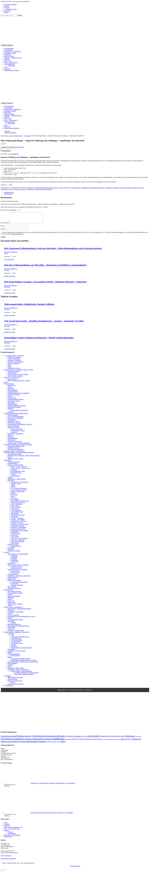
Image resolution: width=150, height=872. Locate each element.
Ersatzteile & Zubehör (14, 394)
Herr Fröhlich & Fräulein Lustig (20, 501)
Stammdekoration (12, 404)
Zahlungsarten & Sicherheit (11, 70)
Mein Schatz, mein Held (17, 515)
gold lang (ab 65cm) (16, 568)
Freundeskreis (11, 649)
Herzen (13, 682)
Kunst (99, 739)
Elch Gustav (14, 494)
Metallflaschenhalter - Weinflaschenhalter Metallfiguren (19, 452)
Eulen (12, 496)
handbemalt (58, 738)
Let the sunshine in (16, 510)
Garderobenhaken (12, 463)
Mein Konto (7, 10)
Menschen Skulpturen (14, 654)
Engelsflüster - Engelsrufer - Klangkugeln (19, 575)
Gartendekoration (9, 48)
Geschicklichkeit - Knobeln (15, 593)
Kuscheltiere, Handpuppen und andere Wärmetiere (18, 444)
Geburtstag (129, 736)
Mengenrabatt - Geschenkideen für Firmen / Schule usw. (75, 690)
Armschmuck (11, 563)
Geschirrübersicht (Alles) (18, 471)
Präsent (23, 741)
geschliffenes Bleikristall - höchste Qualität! (26, 672)
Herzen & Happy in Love (18, 502)
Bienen (13, 485)
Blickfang (20, 736)
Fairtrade (84, 736)
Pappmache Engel (16, 546)
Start (2, 136)
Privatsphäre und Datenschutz (12, 835)
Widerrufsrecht (8, 836)
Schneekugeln (11, 440)
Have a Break (15, 499)
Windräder (10, 408)
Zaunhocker (11, 412)
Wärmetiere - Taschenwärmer (16, 630)
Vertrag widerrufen (6, 855)
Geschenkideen (8, 50)
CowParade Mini (15, 641)
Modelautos (11, 437)
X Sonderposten (8, 685)
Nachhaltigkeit (12, 833)
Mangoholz (30, 189)
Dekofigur (42, 736)
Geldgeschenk (138, 736)
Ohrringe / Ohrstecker (17, 585)
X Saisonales (7, 675)
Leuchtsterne (11, 621)
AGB (5, 67)
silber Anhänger (12, 586)
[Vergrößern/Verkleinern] (1, 869)
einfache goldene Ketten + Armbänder (18, 565)
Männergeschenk (7, 741)
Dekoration (136, 187)
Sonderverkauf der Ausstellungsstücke (21, 647)
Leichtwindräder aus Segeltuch (19, 410)
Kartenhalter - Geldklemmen (15, 433)
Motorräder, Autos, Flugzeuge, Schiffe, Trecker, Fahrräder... (24, 455)
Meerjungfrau (15, 513)
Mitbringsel (136, 739)
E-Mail (3, 229)
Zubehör (13, 622)
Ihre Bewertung (5, 210)
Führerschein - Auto (13, 421)
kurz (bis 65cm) (15, 571)
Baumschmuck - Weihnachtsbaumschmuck (19, 608)
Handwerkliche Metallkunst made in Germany (23, 660)
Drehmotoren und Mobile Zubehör (20, 658)
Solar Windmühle (12, 663)
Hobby (74, 739)
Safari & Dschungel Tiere (18, 529)
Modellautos (11, 597)
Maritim (10, 652)
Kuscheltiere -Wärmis (10, 53)
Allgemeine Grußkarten (14, 357)
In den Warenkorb (5, 151)
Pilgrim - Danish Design (14, 580)
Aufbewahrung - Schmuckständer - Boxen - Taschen (18, 369)
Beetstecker (11, 388)
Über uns (6, 7)
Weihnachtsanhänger (46, 189)
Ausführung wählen (9, 276)
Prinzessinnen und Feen (17, 526)
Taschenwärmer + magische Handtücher (19, 443)
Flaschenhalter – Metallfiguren (12, 51)
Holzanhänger (128, 187)
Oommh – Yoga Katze (17, 518)
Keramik (93, 739)
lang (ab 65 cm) (15, 572)
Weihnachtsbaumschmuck (97, 187)
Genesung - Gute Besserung (15, 362)
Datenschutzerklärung (17, 234)
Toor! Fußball (15, 536)
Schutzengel (27, 136)
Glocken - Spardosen (13, 615)
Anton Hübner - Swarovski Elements (18, 554)
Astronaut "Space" (16, 483)
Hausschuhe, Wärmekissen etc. (16, 446)
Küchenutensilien (110, 739)
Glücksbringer (38, 739)
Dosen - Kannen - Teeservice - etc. (20, 468)
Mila (131, 739)
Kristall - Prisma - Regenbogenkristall (21, 671)
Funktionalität (115, 736)
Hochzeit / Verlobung (13, 363)
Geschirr (10, 613)
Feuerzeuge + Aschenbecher (15, 418)
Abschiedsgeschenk (8, 736)
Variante (3, 147)
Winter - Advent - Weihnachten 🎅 (13, 136)
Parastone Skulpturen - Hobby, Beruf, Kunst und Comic (23, 661)
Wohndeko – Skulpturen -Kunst (13, 57)
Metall (127, 739)
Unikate (58, 741)
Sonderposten (11, 65)
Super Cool (14, 535)
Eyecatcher (77, 736)
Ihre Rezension (5, 223)
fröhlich (95, 736)
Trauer (9, 366)
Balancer (10, 387)
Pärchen (10, 457)
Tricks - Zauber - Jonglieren (15, 604)
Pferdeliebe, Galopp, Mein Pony (20, 524)
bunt (26, 736)
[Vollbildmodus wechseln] (3, 869)
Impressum (7, 68)
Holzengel (16, 189)
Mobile (10, 657)
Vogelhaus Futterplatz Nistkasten (17, 405)
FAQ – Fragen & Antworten (12, 828)
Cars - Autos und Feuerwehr (19, 488)
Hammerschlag (85, 187)
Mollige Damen (15, 655)
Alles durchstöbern (9, 64)
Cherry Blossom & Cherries (18, 490)
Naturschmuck (12, 579)
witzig (63, 741)
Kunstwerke (103, 739)
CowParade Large (16, 638)
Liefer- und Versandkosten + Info (13, 827)
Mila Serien (11, 480)
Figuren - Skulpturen (16, 429)
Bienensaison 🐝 (12, 679)
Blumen (13, 486)
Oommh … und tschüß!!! (18, 519)
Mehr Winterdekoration (14, 624)
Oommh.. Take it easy (17, 522)
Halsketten (14, 558)
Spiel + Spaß (7, 61)
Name (3, 226)
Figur (90, 736)
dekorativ (61, 736)
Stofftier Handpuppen (14, 447)
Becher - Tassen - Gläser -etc (19, 466)
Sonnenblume (15, 532)
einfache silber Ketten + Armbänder (17, 569)
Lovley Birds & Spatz (17, 511)
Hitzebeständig (68, 739)
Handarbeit (48, 739)
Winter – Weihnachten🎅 (11, 62)
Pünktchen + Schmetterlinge (19, 527)
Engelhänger (108, 187)
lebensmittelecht (117, 739)
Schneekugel (11, 547)
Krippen (10, 618)
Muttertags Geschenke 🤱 (15, 680)
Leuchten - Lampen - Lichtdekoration (14, 451)
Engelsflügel (116, 187)
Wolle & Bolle (15, 543)
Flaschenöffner (12, 419)
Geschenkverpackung (14, 371)
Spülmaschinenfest (51, 741)
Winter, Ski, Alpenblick (17, 541)
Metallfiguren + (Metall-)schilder (17, 479)
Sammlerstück (32, 741)
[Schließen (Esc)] (6, 869)
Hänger (122, 187)
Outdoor (10, 599)
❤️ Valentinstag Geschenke (15, 677)
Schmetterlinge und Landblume (19, 530)
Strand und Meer (15, 533)
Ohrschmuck (14, 560)
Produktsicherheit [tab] (9, 192)
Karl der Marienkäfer (17, 504)
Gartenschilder (12, 397)
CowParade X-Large (17, 643)
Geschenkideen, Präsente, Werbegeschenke (16, 413)
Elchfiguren (11, 610)
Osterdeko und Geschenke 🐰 (16, 684)
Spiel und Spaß (8, 590)
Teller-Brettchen (15, 476)
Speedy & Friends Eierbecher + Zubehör (19, 380)
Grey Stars (14, 497)
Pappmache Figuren (13, 544)
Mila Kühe (14, 646)
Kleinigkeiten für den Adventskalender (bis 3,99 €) (21, 616)
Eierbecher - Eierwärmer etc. (12, 377)
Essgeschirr (69, 736)
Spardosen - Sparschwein (15, 441)
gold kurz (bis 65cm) (16, 566)
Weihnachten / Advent (14, 368)
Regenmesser (11, 402)
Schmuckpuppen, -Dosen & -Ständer (18, 374)
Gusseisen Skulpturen (14, 426)
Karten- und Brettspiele (14, 596)
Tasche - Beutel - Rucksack (15, 376)
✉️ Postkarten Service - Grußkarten (14, 355)
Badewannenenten (13, 415)
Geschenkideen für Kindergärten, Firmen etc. (47, 187)
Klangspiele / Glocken (14, 401)
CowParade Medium (16, 640)
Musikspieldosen (12, 373)
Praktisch (16, 741)
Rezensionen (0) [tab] (8, 194)
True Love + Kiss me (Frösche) (19, 538)
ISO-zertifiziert (80, 739)
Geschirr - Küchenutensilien (15, 465)
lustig (123, 739)
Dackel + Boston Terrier (17, 491)
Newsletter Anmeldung (10, 4)
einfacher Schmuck (13, 574)
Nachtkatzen (14, 516)
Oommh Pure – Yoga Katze (18, 521)
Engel (61, 187)
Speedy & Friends (9, 56)
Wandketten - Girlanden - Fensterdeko (18, 669)
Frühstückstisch (105, 736)
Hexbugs (10, 594)
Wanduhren (11, 549)
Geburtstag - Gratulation (14, 360)
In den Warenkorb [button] (9, 259)
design (142, 187)
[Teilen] (5, 869)
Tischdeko (10, 665)
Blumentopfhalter (12, 390)
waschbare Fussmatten (14, 550)
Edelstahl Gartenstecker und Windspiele (18, 393)
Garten (122, 736)
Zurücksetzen (20, 147)
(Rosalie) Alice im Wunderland (19, 482)
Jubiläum (88, 739)
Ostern (9, 365)
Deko (34, 736)
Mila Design (7, 54)
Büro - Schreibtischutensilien (15, 416)
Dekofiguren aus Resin (14, 461)
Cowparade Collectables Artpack (20, 636)
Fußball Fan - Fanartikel (14, 422)
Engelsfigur (37, 189)
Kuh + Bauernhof (16, 507)
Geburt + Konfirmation (14, 358)
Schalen (13, 474)
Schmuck (6, 59)
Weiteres (10, 605)
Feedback (6, 6)
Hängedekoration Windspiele (16, 399)
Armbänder (14, 555)
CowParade (11, 633)
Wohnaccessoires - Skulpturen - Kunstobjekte (16, 632)
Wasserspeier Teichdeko (14, 407)
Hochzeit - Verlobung (13, 427)
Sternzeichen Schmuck (14, 588)
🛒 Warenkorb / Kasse (10, 9)
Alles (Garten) (11, 385)
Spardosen (14, 432)
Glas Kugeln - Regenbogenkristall (24, 674)
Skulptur (42, 741)
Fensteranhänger (76, 187)
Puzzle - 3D (11, 600)
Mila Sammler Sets (16, 472)
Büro (30, 736)
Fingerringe (14, 557)
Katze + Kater (15, 505)
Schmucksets (14, 561)
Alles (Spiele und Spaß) (14, 591)
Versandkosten (14, 154)
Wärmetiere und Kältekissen (15, 449)
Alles (12, 635)
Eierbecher (14, 469)
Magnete (10, 435)
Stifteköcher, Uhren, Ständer (15, 458)
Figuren (10, 396)
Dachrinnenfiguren (13, 391)
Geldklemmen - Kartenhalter (15, 611)
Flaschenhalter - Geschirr (18, 430)
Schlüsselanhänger (13, 438)
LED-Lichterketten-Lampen (15, 619)
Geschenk (6, 738)
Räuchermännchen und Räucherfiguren (18, 626)
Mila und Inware (12, 379)
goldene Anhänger (13, 577)
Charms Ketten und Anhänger (19, 582)
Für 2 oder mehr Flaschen (15, 454)
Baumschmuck (5, 189)
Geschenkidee (17, 739)
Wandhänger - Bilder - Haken (16, 668)
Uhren (9, 666)
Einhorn (13, 493)
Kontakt (6, 12)
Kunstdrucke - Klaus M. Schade (16, 651)
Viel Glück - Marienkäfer (18, 540)
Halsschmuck (14, 583)
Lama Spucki (14, 508)
